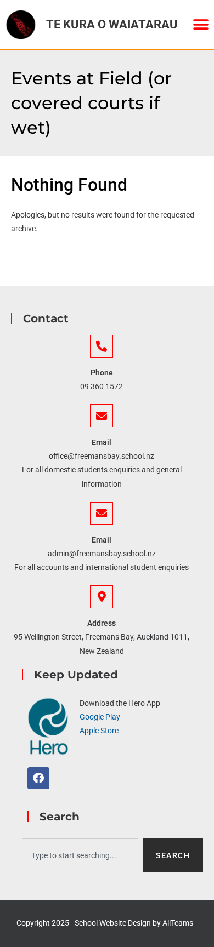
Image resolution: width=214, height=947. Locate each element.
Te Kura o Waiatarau (112, 24)
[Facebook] (38, 778)
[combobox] (80, 855)
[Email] (101, 415)
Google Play (100, 716)
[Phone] (101, 346)
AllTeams (177, 923)
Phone (102, 372)
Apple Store (99, 730)
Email (101, 442)
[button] (200, 25)
